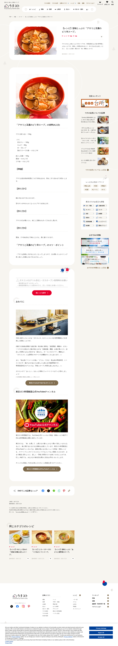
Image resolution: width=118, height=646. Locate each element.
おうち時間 (55, 606)
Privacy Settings (101, 628)
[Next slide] (92, 9)
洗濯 (50, 9)
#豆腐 (86, 189)
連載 (83, 3)
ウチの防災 (45, 611)
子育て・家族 (56, 602)
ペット (54, 599)
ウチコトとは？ (90, 3)
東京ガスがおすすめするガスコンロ (41, 383)
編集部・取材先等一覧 (98, 604)
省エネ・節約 (79, 9)
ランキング (95, 595)
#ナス (103, 189)
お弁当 (74, 604)
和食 (71, 36)
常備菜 (74, 606)
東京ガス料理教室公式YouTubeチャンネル (41, 469)
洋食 (76, 36)
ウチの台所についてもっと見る (96, 170)
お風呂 (59, 9)
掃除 (42, 9)
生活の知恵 (45, 615)
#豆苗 (95, 186)
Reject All (101, 633)
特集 (79, 3)
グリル (74, 602)
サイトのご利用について (22, 512)
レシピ (72, 3)
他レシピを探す (41, 293)
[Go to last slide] (26, 9)
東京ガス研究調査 (57, 611)
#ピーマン (95, 189)
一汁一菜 (75, 599)
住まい (68, 9)
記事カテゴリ (63, 3)
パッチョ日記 (56, 613)
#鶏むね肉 (87, 186)
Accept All (101, 637)
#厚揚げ (103, 186)
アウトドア (55, 609)
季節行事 (55, 604)
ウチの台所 (45, 613)
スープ (65, 36)
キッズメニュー (77, 609)
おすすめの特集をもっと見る (96, 268)
